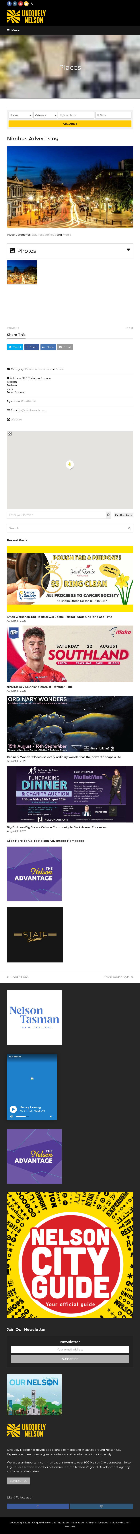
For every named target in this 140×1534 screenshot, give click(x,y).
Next (129, 328)
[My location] (108, 515)
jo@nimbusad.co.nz (33, 410)
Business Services (44, 234)
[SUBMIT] (129, 528)
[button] (13, 30)
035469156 (28, 401)
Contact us (18, 1481)
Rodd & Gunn (19, 977)
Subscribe (70, 1359)
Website (16, 419)
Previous (13, 328)
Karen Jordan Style (117, 977)
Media (67, 234)
